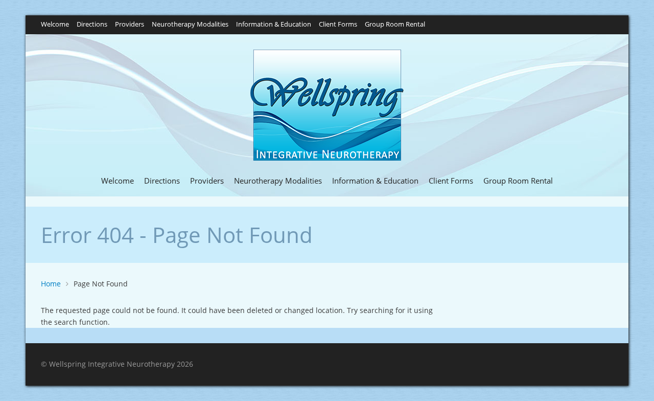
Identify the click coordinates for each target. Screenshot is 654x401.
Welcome (55, 24)
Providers (129, 24)
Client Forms (338, 24)
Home (51, 283)
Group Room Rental (395, 24)
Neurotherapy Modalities (190, 24)
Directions (92, 24)
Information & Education (273, 24)
